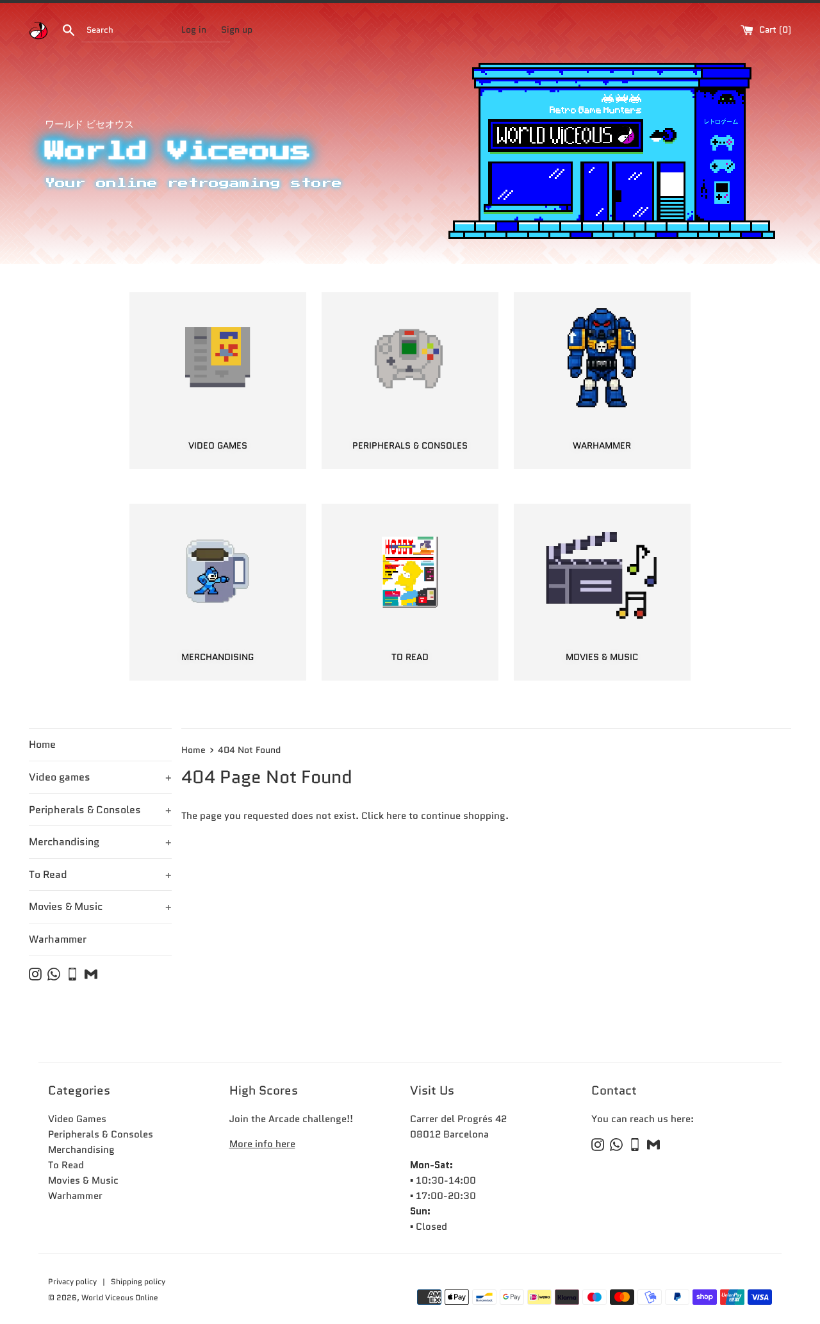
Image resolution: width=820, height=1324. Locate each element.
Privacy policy (73, 1281)
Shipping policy (138, 1281)
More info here (262, 1144)
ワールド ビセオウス (89, 124)
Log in (193, 30)
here (396, 816)
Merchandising (100, 841)
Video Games (77, 1119)
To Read (100, 874)
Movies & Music (100, 906)
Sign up (236, 30)
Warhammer (57, 939)
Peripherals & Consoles (100, 809)
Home (42, 744)
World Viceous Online (119, 1297)
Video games (100, 777)
